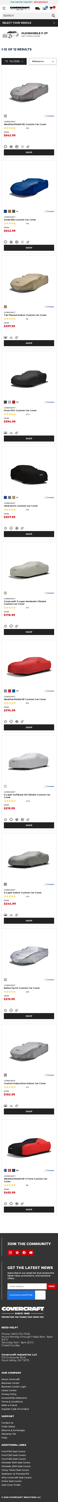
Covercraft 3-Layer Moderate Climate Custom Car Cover (25, 602)
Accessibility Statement (14, 1398)
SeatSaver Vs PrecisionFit (15, 1473)
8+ (17, 1170)
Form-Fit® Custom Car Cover (20, 410)
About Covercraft (10, 1379)
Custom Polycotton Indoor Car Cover (25, 1083)
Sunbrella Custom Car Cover (20, 220)
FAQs (4, 1437)
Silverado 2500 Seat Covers (16, 1466)
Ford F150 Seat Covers (13, 1451)
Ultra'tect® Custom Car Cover (21, 506)
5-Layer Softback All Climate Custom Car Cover (27, 796)
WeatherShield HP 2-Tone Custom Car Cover (25, 1180)
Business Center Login (13, 1386)
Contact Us (7, 1422)
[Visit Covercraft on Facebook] (24, 1253)
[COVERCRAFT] (20, 8)
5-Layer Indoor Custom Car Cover (23, 892)
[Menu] (4, 8)
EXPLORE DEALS (41, 2)
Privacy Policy (9, 1394)
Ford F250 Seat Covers (13, 1455)
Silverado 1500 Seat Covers (15, 1462)
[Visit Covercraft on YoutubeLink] (31, 1253)
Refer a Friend (9, 1405)
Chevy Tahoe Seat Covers (15, 1470)
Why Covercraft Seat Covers (16, 1477)
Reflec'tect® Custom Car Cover (22, 988)
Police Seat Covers (11, 1481)
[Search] (53, 16)
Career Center (9, 1390)
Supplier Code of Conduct (15, 1409)
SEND (51, 1286)
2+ (17, 402)
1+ (17, 211)
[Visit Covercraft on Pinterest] (17, 1253)
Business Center (10, 1383)
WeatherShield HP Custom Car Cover (25, 699)
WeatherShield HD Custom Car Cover (25, 124)
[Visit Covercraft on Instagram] (10, 1253)
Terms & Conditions (12, 1401)
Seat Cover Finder (11, 1485)
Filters (15, 61)
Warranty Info (8, 1434)
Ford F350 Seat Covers (13, 1459)
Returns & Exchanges (13, 1430)
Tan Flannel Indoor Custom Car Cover (25, 315)
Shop (29, 152)
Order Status (8, 1426)
